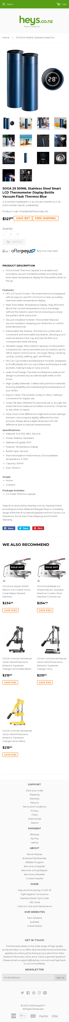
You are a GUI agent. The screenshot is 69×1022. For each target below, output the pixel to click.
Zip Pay (34, 838)
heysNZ (39, 1005)
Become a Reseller (34, 874)
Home (6, 37)
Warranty (34, 798)
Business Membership (34, 858)
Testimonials (34, 818)
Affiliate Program (34, 862)
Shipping (34, 794)
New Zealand (34, 917)
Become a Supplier (34, 866)
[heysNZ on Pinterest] (34, 993)
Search (35, 822)
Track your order (35, 790)
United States (34, 926)
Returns (34, 802)
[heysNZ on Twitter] (22, 993)
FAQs (35, 814)
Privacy (35, 810)
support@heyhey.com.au (34, 960)
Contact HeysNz (34, 878)
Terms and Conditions (34, 806)
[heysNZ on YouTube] (45, 993)
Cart (63, 4)
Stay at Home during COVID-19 (34, 890)
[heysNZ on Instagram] (39, 993)
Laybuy (34, 842)
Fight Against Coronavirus (34, 894)
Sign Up (60, 977)
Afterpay (34, 834)
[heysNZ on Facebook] (28, 993)
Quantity (8, 228)
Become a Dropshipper (35, 870)
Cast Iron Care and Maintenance (34, 906)
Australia (34, 922)
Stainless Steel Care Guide (34, 898)
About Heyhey (34, 854)
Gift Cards (34, 902)
